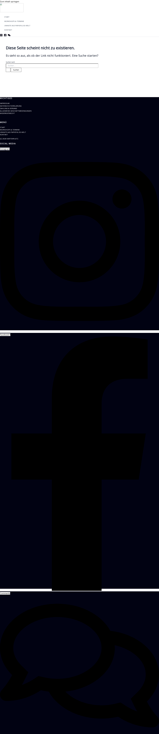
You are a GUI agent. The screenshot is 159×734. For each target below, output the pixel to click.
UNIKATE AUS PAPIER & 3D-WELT (13, 132)
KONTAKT (4, 134)
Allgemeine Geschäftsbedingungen (15, 111)
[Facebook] (5, 35)
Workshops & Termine (14, 21)
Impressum (4, 103)
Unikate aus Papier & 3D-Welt (17, 25)
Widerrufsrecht (7, 113)
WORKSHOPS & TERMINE (10, 130)
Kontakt (8, 30)
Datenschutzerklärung (11, 106)
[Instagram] (1, 35)
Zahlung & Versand (8, 108)
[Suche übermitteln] (8, 70)
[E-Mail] (9, 35)
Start (6, 17)
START (2, 127)
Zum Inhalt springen (9, 1)
